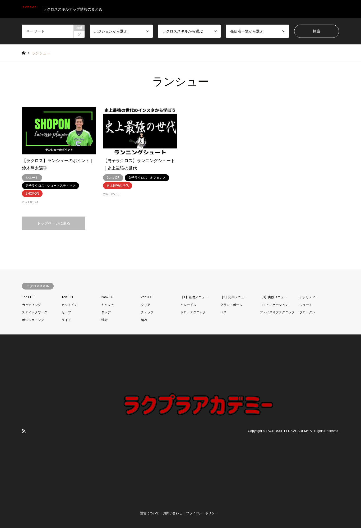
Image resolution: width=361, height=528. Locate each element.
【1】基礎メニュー (194, 297)
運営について (149, 513)
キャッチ (107, 305)
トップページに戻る (53, 223)
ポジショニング (33, 320)
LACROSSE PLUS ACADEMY (287, 431)
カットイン (69, 305)
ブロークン (307, 312)
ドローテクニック (193, 312)
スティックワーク (34, 312)
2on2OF (146, 297)
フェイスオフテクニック (277, 312)
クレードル (188, 305)
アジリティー (308, 297)
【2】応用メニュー (233, 297)
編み (144, 320)
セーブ (66, 312)
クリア (145, 305)
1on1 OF (68, 297)
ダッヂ (106, 312)
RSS (24, 431)
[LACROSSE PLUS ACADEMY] (196, 501)
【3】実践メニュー (273, 297)
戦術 (104, 320)
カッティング (31, 305)
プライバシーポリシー (202, 513)
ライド (66, 320)
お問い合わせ (172, 513)
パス (223, 312)
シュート (305, 305)
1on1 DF (28, 297)
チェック (147, 312)
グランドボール (231, 305)
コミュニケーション (274, 305)
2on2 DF (107, 297)
